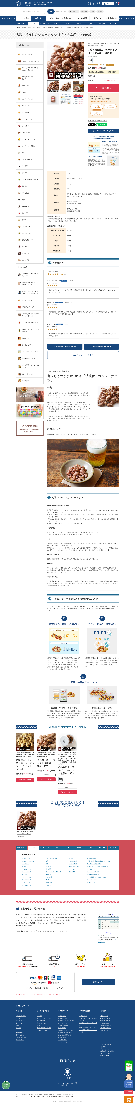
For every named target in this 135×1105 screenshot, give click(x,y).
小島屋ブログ (83, 1016)
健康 (38, 1025)
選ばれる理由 (62, 1028)
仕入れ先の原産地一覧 (64, 1035)
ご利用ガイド (97, 18)
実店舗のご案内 (62, 1018)
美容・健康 (102, 24)
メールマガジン (62, 1040)
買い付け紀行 (62, 1037)
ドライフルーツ (44, 24)
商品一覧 (38, 18)
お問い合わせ (104, 1030)
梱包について (104, 1016)
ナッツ (33, 24)
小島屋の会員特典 (105, 1025)
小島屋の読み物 (112, 18)
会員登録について (105, 1023)
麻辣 (92, 11)
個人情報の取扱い (105, 1028)
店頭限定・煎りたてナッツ (66, 1020)
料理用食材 (19, 1032)
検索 (51, 11)
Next (83, 61)
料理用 (79, 24)
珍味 (90, 24)
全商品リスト (20, 1040)
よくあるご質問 (105, 1044)
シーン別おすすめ (53, 18)
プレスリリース (62, 1042)
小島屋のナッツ (28, 854)
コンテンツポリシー (107, 1053)
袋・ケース (113, 24)
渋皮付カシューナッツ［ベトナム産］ (53, 27)
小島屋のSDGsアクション (65, 1030)
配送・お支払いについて (107, 1018)
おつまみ (39, 1016)
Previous (49, 61)
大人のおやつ (41, 1020)
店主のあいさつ (62, 1023)
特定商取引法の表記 (107, 1051)
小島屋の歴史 (62, 1016)
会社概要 (103, 1047)
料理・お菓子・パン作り (44, 1028)
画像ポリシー (104, 1055)
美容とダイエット (42, 1023)
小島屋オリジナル (22, 24)
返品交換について (105, 1020)
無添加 (100, 11)
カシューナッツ (37, 27)
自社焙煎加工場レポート (65, 1032)
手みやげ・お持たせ (43, 1030)
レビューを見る (23, 18)
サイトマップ (104, 1049)
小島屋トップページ (22, 1006)
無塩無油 (84, 11)
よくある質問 (82, 18)
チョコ (67, 24)
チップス (56, 24)
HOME (18, 27)
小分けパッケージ (21, 1037)
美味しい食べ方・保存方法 (87, 1027)
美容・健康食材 (20, 1035)
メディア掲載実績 (63, 1025)
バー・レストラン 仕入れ (44, 1018)
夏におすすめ (74, 11)
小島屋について (67, 18)
